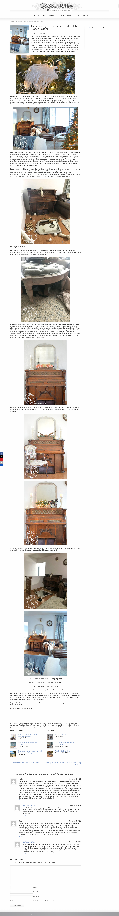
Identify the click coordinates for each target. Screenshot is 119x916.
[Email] (1, 462)
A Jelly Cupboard (60, 734)
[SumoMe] (1, 465)
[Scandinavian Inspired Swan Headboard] (13, 745)
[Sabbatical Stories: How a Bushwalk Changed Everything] (13, 754)
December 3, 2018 (38, 33)
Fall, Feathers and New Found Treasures (24, 763)
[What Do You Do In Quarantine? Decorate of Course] (13, 737)
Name (35, 887)
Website (36, 896)
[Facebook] (1, 453)
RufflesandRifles (28, 806)
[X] (1, 456)
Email (35, 892)
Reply (21, 800)
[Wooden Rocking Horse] (50, 754)
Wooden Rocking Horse (63, 751)
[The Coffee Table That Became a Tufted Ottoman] (50, 745)
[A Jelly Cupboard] (50, 737)
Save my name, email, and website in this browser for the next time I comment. (37, 901)
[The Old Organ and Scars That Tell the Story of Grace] (19, 39)
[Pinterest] (1, 459)
